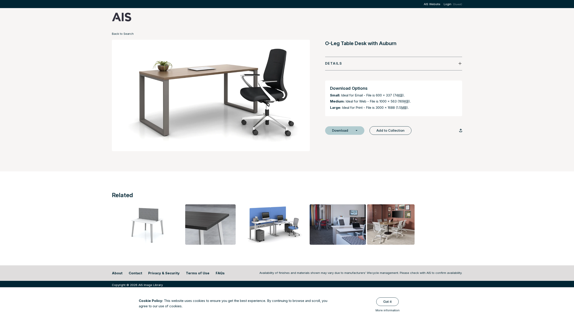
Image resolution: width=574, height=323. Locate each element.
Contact (135, 273)
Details (333, 63)
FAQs (220, 273)
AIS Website (432, 4)
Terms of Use (197, 273)
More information (388, 310)
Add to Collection (390, 130)
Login (447, 4)
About (117, 273)
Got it (387, 301)
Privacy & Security (164, 273)
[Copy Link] (460, 130)
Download (340, 130)
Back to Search (123, 33)
